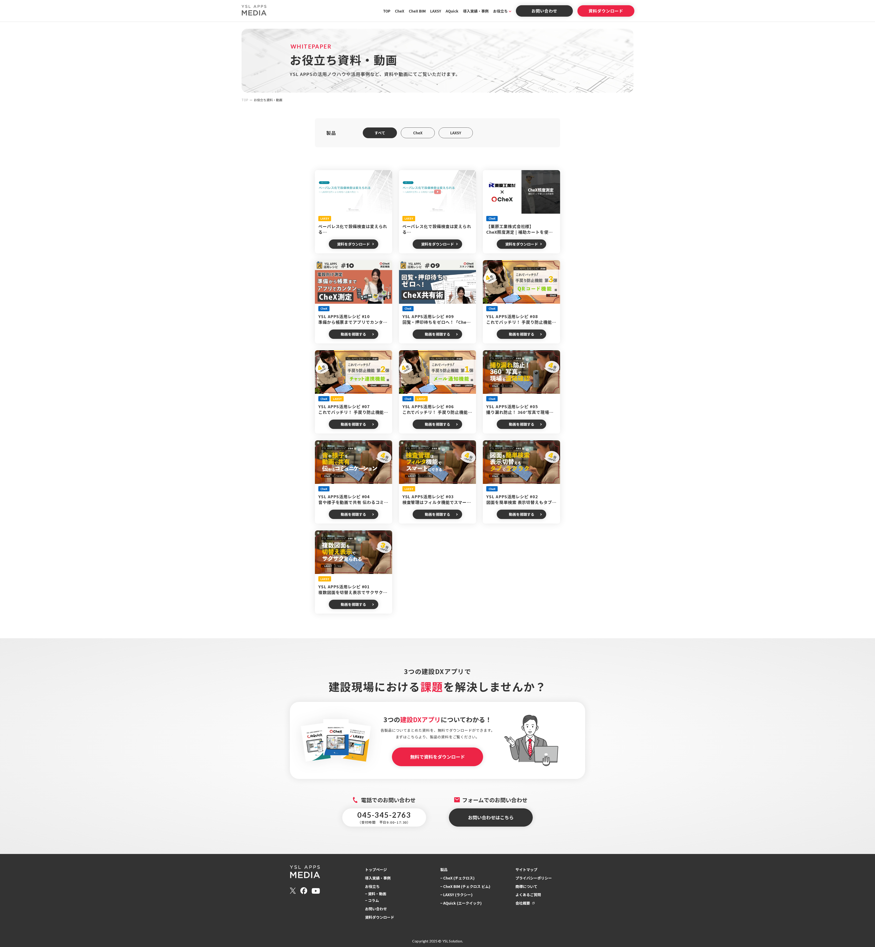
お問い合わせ (544, 11)
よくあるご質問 (528, 894)
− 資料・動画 (375, 893)
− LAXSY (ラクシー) (456, 894)
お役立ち (500, 11)
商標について (526, 886)
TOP (386, 11)
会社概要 (522, 903)
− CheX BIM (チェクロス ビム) (465, 886)
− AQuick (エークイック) (461, 903)
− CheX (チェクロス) (457, 878)
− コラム (372, 900)
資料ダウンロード (606, 11)
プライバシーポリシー (533, 878)
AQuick (452, 11)
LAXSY (435, 11)
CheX (399, 11)
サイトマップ (526, 869)
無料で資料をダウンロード (437, 756)
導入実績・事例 (476, 11)
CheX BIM (417, 11)
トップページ (376, 869)
